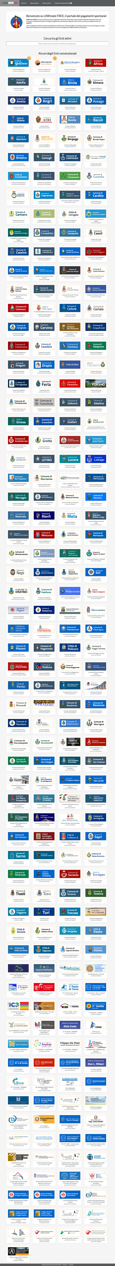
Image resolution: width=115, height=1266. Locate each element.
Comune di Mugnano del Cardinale (70, 560)
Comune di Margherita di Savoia (70, 485)
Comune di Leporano (18, 466)
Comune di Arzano (70, 108)
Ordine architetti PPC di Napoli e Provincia (18, 1258)
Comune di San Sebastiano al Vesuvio (18, 824)
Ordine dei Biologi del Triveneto (96, 1221)
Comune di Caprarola (44, 202)
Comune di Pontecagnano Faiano (96, 673)
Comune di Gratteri (70, 428)
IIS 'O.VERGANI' (70, 1089)
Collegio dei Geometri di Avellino (18, 1164)
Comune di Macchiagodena (19, 484)
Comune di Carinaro (19, 221)
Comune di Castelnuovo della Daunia (44, 277)
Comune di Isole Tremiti (96, 446)
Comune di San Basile (18, 768)
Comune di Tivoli (18, 900)
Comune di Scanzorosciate (70, 861)
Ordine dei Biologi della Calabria (70, 1202)
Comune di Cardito (96, 202)
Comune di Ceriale (96, 315)
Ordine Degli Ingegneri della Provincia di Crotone (96, 1164)
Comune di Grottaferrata (18, 446)
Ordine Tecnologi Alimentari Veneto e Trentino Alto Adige (96, 1202)
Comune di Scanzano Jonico (44, 861)
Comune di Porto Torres (70, 692)
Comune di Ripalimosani (70, 730)
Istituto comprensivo (44, 70)
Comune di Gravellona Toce (96, 427)
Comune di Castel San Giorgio (70, 277)
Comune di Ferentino (70, 391)
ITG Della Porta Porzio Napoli (18, 1107)
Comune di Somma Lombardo (44, 880)
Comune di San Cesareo (96, 768)
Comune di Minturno (44, 541)
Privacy (64, 1264)
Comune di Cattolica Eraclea (44, 295)
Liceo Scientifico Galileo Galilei (96, 1144)
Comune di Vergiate (70, 938)
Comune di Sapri (96, 843)
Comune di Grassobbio (44, 428)
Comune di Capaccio (18, 202)
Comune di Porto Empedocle (44, 503)
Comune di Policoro (70, 655)
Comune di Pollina (44, 674)
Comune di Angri (44, 108)
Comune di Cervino (44, 334)
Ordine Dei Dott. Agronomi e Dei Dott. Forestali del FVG (70, 1164)
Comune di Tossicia (96, 900)
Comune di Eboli (70, 372)
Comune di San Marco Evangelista (18, 806)
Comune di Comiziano (70, 353)
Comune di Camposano (70, 183)
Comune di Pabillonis (44, 598)
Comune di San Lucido (96, 787)
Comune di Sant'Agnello (96, 825)
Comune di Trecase (70, 919)
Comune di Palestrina (44, 617)
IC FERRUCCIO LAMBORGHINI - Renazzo (96, 1051)
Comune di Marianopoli (96, 485)
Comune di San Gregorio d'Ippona (70, 787)
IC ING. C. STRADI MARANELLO (96, 1125)
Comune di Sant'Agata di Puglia (44, 824)
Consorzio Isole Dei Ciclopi (70, 974)
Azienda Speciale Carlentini (70, 1239)
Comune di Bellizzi (44, 145)
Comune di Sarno (18, 862)
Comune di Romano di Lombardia (96, 749)
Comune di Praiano (44, 711)
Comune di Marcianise (44, 485)
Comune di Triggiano (18, 919)
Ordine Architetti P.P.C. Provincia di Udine (18, 1239)
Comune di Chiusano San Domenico (70, 334)
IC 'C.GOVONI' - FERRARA (18, 1088)
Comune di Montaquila (96, 541)
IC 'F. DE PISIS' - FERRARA (70, 1050)
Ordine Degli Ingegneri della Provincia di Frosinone (70, 1183)
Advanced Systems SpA (49, 1264)
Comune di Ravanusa (96, 711)
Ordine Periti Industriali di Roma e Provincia (44, 1239)
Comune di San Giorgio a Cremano (18, 787)
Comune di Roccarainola (70, 749)
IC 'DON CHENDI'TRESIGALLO (18, 1050)
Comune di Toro (44, 900)
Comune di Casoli (96, 240)
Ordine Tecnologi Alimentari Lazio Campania (18, 1126)
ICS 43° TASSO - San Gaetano (70, 1144)
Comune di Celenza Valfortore (96, 295)
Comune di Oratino (18, 598)
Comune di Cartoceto (44, 221)
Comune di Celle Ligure (44, 315)
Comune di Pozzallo (96, 692)
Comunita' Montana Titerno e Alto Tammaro (18, 975)
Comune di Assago (96, 108)
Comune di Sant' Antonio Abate (70, 824)
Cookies (70, 1264)
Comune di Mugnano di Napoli (96, 559)
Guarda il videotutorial (62, 3)
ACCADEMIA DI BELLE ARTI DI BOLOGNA (44, 1088)
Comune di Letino (44, 466)
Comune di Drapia (44, 372)
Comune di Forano (96, 391)
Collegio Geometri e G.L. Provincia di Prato (44, 1221)
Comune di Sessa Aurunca (96, 861)
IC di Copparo (44, 1126)
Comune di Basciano (18, 145)
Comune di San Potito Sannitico (96, 805)
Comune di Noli (96, 579)
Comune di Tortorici (70, 900)
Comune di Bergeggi (70, 145)
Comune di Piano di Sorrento (96, 616)
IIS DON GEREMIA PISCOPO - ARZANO (70, 1126)
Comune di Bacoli (96, 126)
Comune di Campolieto (44, 183)
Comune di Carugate (70, 221)
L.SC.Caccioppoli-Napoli (44, 1144)
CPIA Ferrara (96, 1032)
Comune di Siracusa (18, 881)
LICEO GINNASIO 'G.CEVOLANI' (18, 1031)
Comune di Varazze (18, 938)
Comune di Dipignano (96, 353)
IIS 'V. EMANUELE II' (96, 1089)
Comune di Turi (44, 919)
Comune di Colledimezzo (18, 353)
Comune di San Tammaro (18, 843)
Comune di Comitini (44, 353)
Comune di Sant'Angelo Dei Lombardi (44, 843)
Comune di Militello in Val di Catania (18, 541)
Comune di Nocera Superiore (70, 578)
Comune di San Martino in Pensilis (44, 806)
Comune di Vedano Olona (44, 938)
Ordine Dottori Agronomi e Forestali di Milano (70, 1221)
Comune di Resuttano (18, 730)
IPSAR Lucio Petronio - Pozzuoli (44, 1012)
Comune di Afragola (70, 70)
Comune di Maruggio (18, 504)
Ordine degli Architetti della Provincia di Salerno (18, 1183)
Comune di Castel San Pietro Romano (18, 296)
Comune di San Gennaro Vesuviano (70, 768)
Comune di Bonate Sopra (96, 145)
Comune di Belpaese (18, 70)
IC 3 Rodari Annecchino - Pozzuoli (18, 1013)
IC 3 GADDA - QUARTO (96, 1013)
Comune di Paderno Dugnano (96, 597)
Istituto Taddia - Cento (70, 1012)
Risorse (23, 3)
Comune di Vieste (96, 938)
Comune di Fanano (96, 372)
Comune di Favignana (18, 391)
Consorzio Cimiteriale (44, 975)
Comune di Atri (44, 126)
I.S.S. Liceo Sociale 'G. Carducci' (18, 1144)
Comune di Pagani (18, 617)
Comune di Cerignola (18, 334)
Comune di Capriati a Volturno (70, 201)
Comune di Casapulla (70, 240)
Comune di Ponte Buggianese (70, 673)
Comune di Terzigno (96, 881)
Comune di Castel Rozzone (96, 277)
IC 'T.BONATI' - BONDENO (44, 1050)
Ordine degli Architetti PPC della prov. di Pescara (44, 1183)
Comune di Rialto (44, 730)
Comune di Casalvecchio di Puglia (19, 240)
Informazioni (34, 3)
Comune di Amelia (18, 108)
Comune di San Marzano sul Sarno (70, 806)
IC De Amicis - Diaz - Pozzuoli (96, 993)
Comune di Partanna (70, 617)
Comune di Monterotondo (18, 560)
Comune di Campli (96, 164)
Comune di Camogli (44, 164)
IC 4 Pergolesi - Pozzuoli (18, 993)
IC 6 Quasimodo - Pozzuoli (96, 974)
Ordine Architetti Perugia (44, 1163)
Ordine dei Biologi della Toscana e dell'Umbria (44, 1202)
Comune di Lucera (70, 466)
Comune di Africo (96, 70)
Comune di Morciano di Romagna (44, 560)
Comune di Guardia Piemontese (70, 446)
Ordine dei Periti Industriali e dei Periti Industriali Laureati (96, 1239)
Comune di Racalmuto (70, 711)
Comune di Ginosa (18, 428)
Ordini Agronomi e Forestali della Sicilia (70, 1107)
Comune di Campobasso (18, 183)
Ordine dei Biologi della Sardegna (96, 1183)
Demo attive (47, 3)
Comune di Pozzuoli (18, 711)
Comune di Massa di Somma (70, 503)
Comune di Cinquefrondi (96, 334)
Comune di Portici (18, 692)
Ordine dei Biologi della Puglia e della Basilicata (18, 1202)
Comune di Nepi (18, 579)
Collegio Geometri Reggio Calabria (18, 1221)
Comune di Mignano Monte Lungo (96, 523)
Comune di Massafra (96, 504)
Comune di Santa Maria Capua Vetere (70, 843)
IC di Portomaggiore (96, 1107)
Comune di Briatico (19, 164)
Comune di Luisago (96, 466)
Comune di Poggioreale (44, 655)
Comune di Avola (70, 126)
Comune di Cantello (96, 183)
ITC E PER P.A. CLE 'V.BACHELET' (44, 1032)
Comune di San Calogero (44, 768)
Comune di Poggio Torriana (96, 654)
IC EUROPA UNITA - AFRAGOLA (44, 1107)
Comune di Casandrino (44, 240)
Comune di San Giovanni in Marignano (44, 787)
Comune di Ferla (44, 391)
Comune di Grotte (44, 447)
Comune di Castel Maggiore (96, 258)
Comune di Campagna (70, 164)
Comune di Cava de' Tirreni (70, 295)
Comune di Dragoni (18, 372)
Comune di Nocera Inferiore (44, 578)
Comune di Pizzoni (19, 655)
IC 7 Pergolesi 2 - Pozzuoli (44, 993)
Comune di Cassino (18, 259)
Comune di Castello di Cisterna (18, 277)
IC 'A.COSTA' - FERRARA (70, 1032)
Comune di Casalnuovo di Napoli (96, 221)
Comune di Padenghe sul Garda (70, 597)
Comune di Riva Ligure (96, 730)
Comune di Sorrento (70, 881)
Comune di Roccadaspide (18, 749)
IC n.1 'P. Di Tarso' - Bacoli (70, 993)
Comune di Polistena (18, 674)
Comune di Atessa (18, 126)
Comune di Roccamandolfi (44, 748)
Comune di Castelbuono (44, 259)
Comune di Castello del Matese (70, 258)
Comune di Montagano (70, 541)
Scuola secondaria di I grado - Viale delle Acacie (44, 1070)
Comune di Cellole (70, 315)
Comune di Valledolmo (96, 919)
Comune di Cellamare (18, 315)
